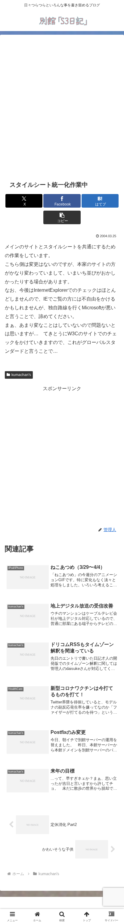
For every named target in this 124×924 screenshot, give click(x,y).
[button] (62, 217)
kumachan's (21, 375)
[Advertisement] (62, 106)
